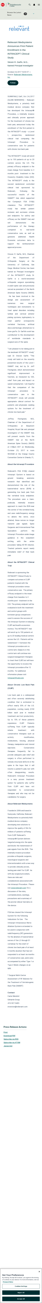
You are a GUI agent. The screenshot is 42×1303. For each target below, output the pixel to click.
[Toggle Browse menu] (33, 13)
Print (6, 1032)
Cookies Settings (21, 1286)
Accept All (21, 1299)
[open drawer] (39, 5)
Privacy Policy (8, 1282)
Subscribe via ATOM (12, 1043)
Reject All (21, 1292)
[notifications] (34, 5)
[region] (21, 1286)
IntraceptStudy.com (16, 678)
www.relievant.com (18, 888)
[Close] (39, 1271)
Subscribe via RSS (11, 1039)
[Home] (11, 5)
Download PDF (9, 1036)
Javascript (8, 1046)
